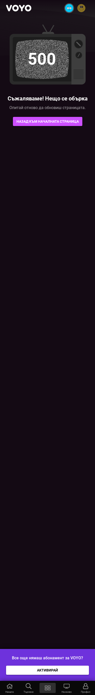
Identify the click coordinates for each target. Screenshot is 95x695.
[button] (9, 688)
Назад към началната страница (47, 121)
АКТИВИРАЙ (47, 670)
